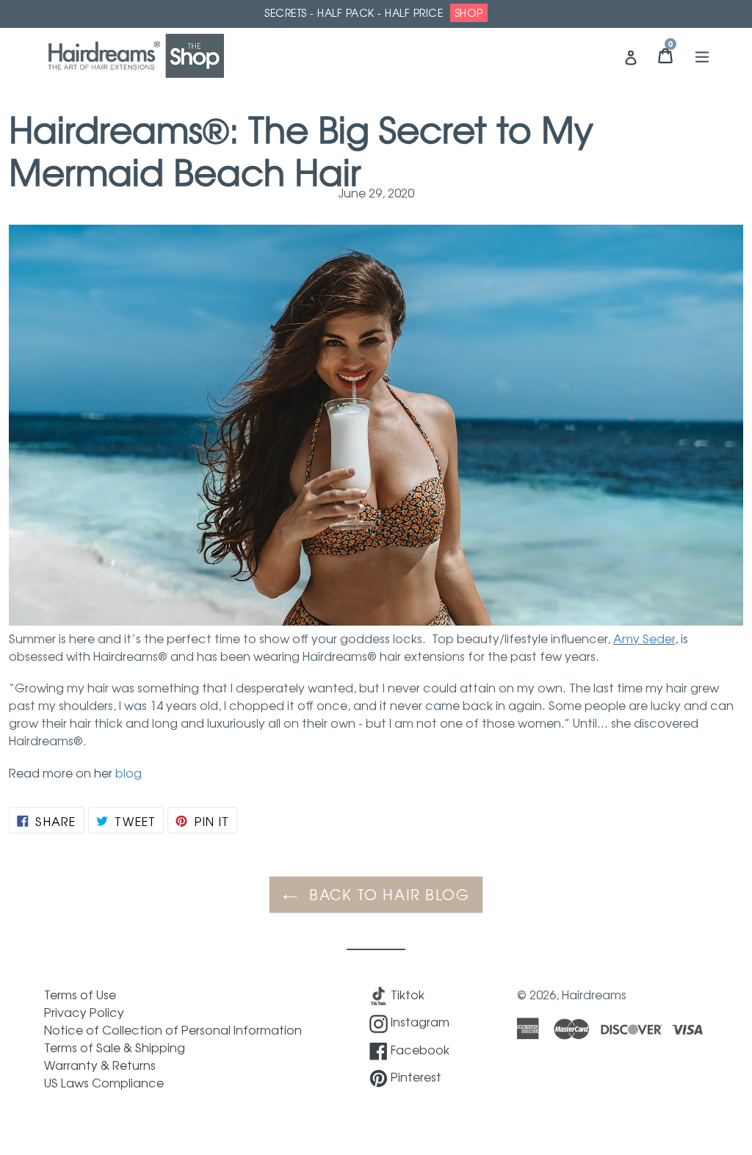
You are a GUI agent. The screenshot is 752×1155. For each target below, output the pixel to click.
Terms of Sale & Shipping (114, 1047)
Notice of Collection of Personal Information (173, 1029)
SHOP (469, 12)
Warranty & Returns (100, 1064)
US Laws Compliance (104, 1082)
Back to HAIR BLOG (387, 894)
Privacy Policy (84, 1012)
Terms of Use (80, 994)
